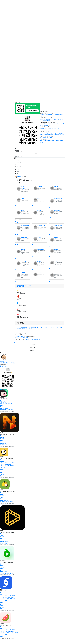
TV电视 (31, 327)
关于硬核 (26, 337)
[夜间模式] (14, 342)
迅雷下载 (30, 328)
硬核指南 (19, 176)
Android (23, 327)
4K (37, 327)
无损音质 (53, 327)
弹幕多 (34, 327)
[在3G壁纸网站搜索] (15, 221)
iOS (26, 327)
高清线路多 (46, 327)
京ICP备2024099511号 (34, 339)
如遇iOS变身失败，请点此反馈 (7, 411)
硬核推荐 (19, 327)
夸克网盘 (57, 327)
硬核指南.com (20, 336)
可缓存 (41, 327)
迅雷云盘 (25, 328)
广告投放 (22, 337)
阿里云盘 (21, 328)
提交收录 (17, 337)
